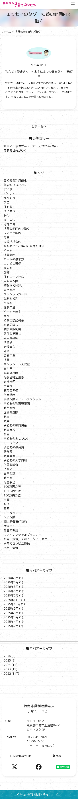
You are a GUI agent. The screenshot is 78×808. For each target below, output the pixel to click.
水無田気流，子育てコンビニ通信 (25, 539)
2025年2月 (11, 626)
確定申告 (9, 224)
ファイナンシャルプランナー (22, 535)
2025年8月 (11, 613)
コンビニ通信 (12, 264)
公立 (6, 434)
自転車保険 (11, 281)
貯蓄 (6, 508)
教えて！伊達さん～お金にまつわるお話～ (31, 146)
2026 (7, 656)
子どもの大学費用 (15, 460)
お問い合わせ (23, 756)
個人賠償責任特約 (15, 522)
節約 (6, 272)
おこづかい (11, 443)
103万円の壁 (12, 491)
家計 (6, 316)
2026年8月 (11, 578)
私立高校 (9, 430)
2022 (7, 674)
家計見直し (11, 325)
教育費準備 (11, 390)
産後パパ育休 (12, 242)
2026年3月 (11, 591)
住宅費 (8, 207)
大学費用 (9, 290)
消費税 (8, 342)
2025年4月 (11, 622)
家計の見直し (12, 334)
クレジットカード (15, 294)
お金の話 (9, 474)
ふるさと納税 (12, 233)
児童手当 (9, 482)
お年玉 (8, 369)
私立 (6, 417)
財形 (6, 504)
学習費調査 (11, 465)
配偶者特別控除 (14, 377)
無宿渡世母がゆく (15, 150)
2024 (7, 665)
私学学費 (9, 456)
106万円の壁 (12, 487)
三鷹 (6, 500)
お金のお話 (11, 530)
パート (8, 251)
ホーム (6, 32)
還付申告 (9, 220)
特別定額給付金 (14, 320)
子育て (8, 469)
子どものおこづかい (17, 439)
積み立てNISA (13, 285)
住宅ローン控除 (14, 277)
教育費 (8, 478)
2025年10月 (12, 604)
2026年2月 (11, 595)
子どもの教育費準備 (17, 404)
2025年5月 (11, 617)
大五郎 (8, 268)
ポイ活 (8, 189)
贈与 (6, 216)
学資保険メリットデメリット (22, 399)
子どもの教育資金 (15, 425)
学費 (6, 202)
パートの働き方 (14, 259)
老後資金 (9, 347)
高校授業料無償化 (15, 181)
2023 (7, 669)
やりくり (9, 198)
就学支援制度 (12, 329)
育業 (6, 237)
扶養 (6, 360)
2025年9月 (11, 609)
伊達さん (9, 526)
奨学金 (8, 386)
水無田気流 (11, 548)
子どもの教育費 (14, 447)
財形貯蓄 (9, 513)
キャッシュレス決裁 (17, 364)
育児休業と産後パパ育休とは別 (24, 246)
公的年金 (9, 355)
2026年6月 (11, 582)
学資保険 (9, 395)
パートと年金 (12, 312)
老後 (6, 351)
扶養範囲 (9, 255)
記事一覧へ (39, 126)
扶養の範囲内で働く (17, 229)
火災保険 (9, 517)
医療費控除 (11, 412)
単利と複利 (11, 299)
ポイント (9, 194)
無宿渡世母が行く (15, 185)
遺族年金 (9, 307)
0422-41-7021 (37, 737)
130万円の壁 (12, 495)
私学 (6, 421)
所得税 (8, 303)
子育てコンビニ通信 (17, 543)
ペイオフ (9, 211)
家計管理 (9, 382)
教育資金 (9, 408)
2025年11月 (12, 600)
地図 (58, 756)
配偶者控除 (11, 373)
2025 (7, 660)
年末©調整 (11, 338)
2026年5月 (11, 587)
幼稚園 (8, 452)
